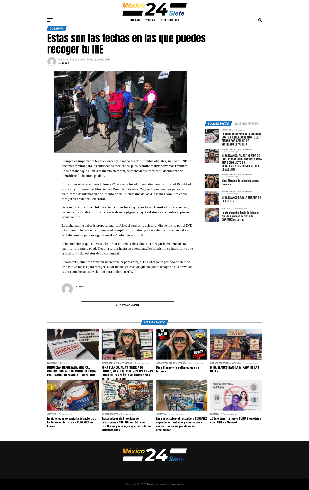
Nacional (135, 20)
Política (150, 20)
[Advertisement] (233, 93)
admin (65, 63)
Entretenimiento (169, 20)
